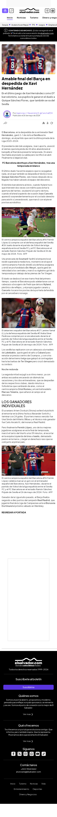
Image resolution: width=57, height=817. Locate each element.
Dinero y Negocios (28, 794)
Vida (43, 783)
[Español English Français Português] (52, 11)
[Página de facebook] (13, 755)
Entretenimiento (21, 789)
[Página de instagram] (25, 755)
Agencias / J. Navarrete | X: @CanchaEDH (34, 113)
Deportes (37, 789)
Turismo (34, 17)
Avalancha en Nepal (19, 25)
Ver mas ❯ (28, 714)
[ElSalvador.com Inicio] (29, 10)
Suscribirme (28, 687)
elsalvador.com (47, 33)
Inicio (10, 17)
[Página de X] (19, 755)
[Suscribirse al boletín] (5, 10)
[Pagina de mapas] (47, 11)
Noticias (21, 17)
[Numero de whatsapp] (31, 755)
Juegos (42, 25)
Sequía (5, 25)
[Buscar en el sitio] (11, 11)
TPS (33, 25)
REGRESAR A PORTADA (14, 512)
